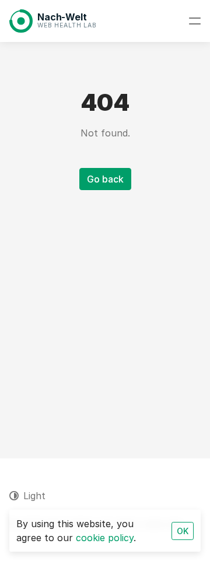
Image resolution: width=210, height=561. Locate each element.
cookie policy (105, 538)
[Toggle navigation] (195, 21)
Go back (105, 179)
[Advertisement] (105, 310)
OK (182, 531)
